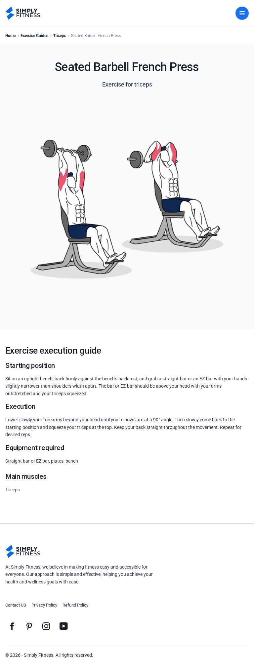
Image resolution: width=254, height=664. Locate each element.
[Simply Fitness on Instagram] (46, 626)
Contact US (15, 605)
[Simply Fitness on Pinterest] (29, 626)
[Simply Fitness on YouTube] (63, 626)
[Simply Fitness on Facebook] (12, 626)
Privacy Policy (44, 605)
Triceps (59, 35)
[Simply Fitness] (22, 551)
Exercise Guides (34, 35)
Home (10, 35)
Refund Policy (75, 605)
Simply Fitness (38, 655)
